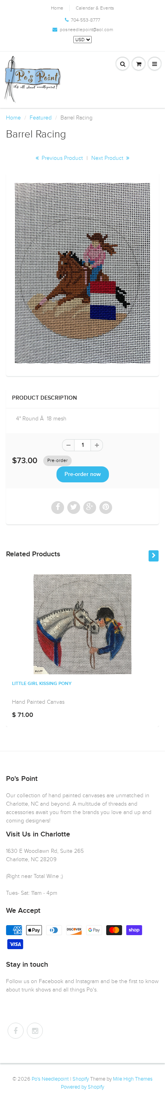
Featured (41, 117)
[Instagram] (35, 1031)
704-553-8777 (85, 20)
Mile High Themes (133, 1079)
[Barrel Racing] (82, 273)
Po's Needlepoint (50, 1079)
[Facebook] (16, 1031)
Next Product (108, 158)
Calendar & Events (95, 8)
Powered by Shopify (82, 1087)
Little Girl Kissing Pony (42, 683)
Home (57, 8)
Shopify (80, 1079)
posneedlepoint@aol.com (86, 29)
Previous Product (61, 158)
